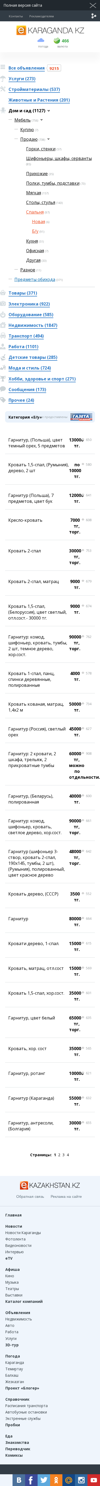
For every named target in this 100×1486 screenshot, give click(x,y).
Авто (9, 1325)
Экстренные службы (23, 1418)
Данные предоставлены (49, 417)
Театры (12, 1288)
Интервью (14, 1251)
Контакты (16, 16)
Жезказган (14, 1381)
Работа (11, 1331)
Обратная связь (30, 1196)
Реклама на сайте (66, 1196)
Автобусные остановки (26, 1412)
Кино (9, 1275)
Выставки (13, 1295)
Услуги (11, 1338)
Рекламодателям (41, 16)
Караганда (14, 1362)
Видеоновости (18, 1245)
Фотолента (15, 1239)
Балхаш (11, 1375)
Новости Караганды (23, 1232)
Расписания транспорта (26, 1405)
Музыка (12, 1282)
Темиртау (14, 1368)
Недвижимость (18, 1319)
